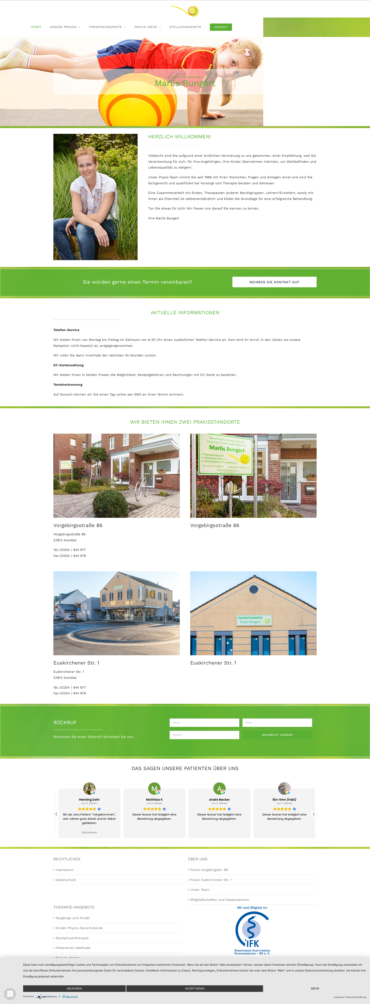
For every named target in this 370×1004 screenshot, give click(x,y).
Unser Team (199, 890)
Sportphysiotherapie (72, 938)
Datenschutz (66, 880)
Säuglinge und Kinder (73, 918)
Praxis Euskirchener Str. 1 (211, 880)
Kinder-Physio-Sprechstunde (79, 928)
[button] (56, 814)
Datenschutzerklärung (356, 997)
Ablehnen (74, 988)
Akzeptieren (194, 988)
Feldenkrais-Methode (73, 948)
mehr (315, 988)
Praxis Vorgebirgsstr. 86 (209, 870)
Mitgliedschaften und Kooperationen (219, 900)
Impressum (65, 870)
